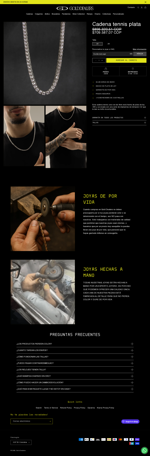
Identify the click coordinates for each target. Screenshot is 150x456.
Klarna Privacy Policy (105, 408)
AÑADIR (140, 54)
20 (109, 44)
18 (97, 44)
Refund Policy (66, 408)
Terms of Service (51, 408)
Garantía (91, 408)
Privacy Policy (79, 408)
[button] (106, 14)
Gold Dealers (21, 450)
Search (39, 408)
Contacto (131, 7)
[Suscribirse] (50, 421)
